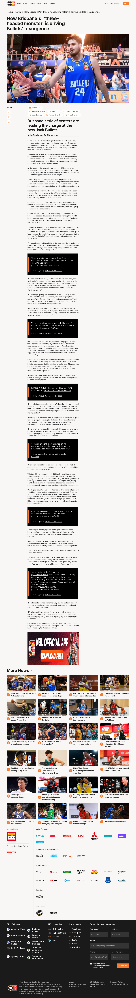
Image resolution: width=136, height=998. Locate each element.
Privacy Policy (98, 967)
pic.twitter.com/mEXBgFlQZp (56, 449)
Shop (111, 3)
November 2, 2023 (53, 396)
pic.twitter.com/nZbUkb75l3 (45, 589)
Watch (107, 3)
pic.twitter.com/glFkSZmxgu (45, 328)
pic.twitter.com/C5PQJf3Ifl (45, 516)
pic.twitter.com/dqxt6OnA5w (57, 391)
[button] (19, 3)
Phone (92, 952)
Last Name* (115, 929)
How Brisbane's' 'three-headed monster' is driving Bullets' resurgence (62, 12)
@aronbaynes (54, 444)
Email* (92, 941)
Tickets (116, 3)
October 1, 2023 (53, 595)
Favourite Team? (117, 952)
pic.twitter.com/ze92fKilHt (45, 265)
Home (10, 12)
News (18, 12)
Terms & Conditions (100, 965)
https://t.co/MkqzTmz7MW (43, 587)
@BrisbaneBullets (39, 575)
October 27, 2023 (53, 271)
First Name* (94, 929)
